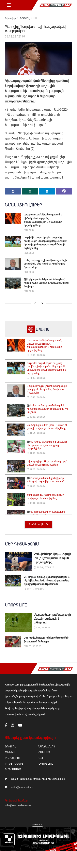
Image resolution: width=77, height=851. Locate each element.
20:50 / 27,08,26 (45, 567)
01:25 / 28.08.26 (37, 469)
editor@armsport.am (22, 787)
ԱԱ (35, 18)
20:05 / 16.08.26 (33, 646)
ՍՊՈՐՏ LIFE (45, 763)
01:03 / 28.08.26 (37, 486)
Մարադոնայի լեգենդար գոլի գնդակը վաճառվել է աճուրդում (52, 618)
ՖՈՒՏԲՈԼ (25, 18)
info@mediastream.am (19, 805)
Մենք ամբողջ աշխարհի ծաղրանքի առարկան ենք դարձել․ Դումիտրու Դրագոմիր (45, 263)
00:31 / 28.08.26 (37, 503)
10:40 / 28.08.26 (37, 397)
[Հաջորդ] (42, 303)
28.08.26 (30, 230)
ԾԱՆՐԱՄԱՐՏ (46, 746)
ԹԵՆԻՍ (10, 752)
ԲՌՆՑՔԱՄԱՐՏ (14, 763)
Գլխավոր (10, 18)
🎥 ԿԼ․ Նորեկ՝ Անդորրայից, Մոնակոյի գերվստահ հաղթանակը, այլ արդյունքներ (47, 445)
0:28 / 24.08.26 (43, 628)
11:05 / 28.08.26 (37, 378)
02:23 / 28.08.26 (37, 417)
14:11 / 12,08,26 (35, 589)
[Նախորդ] (35, 303)
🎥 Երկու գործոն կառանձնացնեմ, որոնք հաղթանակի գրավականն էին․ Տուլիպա (46, 283)
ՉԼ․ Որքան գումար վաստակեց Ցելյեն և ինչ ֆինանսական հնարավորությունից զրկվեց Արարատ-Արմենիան (46, 580)
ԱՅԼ (40, 758)
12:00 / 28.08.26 (37, 355)
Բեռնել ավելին (38, 524)
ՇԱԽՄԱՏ (44, 752)
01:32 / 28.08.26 (37, 453)
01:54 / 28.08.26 (37, 433)
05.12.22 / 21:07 (15, 36)
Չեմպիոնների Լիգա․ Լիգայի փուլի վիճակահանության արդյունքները (52, 558)
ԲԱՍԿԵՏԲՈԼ (12, 758)
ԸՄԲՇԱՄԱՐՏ (13, 769)
